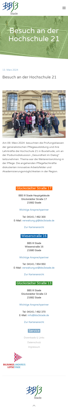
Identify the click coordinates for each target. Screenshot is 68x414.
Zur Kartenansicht (34, 227)
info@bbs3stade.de (38, 315)
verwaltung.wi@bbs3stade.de (38, 267)
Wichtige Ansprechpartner (34, 209)
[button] (64, 8)
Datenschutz (34, 342)
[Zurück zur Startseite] (10, 8)
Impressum (34, 347)
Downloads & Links (34, 337)
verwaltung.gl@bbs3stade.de (38, 220)
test (4, 381)
